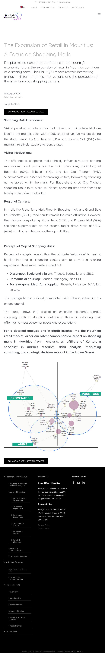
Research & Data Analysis (17, 477)
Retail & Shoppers (17, 541)
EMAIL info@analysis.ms (61, 2)
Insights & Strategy (14, 562)
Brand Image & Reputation (20, 499)
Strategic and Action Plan (18, 570)
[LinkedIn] (83, 482)
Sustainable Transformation (16, 578)
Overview (13, 592)
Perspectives (11, 631)
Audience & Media (18, 532)
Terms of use (43, 528)
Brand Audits (15, 598)
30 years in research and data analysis (18, 484)
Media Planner (15, 626)
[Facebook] (73, 482)
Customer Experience (18, 507)
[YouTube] (78, 482)
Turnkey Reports (13, 585)
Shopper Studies (16, 611)
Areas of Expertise (17, 492)
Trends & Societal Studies (17, 618)
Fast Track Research (18, 556)
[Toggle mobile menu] (99, 14)
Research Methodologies (15, 549)
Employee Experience (18, 516)
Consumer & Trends (18, 524)
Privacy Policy (44, 525)
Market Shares (15, 604)
